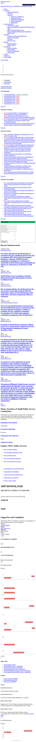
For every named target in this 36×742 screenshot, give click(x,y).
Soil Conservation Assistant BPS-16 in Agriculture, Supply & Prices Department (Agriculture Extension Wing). (19, 184)
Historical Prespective (13, 12)
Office (11, 678)
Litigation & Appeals (6, 442)
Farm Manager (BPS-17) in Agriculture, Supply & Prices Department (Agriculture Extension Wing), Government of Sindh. (19, 120)
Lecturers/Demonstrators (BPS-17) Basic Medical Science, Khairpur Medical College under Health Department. (19, 124)
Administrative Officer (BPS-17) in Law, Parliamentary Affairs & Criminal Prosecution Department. (19, 116)
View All (3, 106)
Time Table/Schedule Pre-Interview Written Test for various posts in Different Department (17, 209)
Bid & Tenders (11, 49)
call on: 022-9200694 (28, 4)
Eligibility (6, 34)
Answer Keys (11, 52)
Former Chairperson (16, 21)
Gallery (6, 54)
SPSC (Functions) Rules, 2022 (15, 30)
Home (5, 9)
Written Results (11, 45)
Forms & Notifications (13, 51)
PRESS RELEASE (6, 250)
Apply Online (7, 57)
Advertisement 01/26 (11, 99)
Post (10, 681)
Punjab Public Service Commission (13, 667)
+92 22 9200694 (5, 525)
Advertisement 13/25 (11, 100)
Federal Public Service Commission (13, 666)
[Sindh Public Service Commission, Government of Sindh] (16, 6)
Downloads (7, 46)
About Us (10, 15)
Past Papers (7, 83)
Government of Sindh (9, 664)
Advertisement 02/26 (11, 97)
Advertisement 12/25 (11, 102)
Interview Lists (11, 40)
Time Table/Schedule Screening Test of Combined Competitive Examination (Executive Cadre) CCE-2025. (19, 206)
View (2, 269)
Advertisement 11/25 (11, 103)
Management (14, 22)
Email (10, 680)
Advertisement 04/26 (16, 94)
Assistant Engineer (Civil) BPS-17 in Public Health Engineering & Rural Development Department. (17, 166)
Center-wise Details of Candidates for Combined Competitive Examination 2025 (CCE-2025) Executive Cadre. (18, 198)
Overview (6, 10)
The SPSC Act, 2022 (13, 25)
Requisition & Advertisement (9, 422)
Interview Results (12, 43)
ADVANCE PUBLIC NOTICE (9, 302)
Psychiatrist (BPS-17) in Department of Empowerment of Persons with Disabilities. (16, 113)
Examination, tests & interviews (10, 435)
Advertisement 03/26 (11, 96)
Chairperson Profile (16, 18)
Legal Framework (8, 24)
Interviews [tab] (7, 80)
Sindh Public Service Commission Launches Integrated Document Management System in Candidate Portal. (16, 277)
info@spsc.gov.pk (5, 1)
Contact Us (7, 55)
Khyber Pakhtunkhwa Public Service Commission (17, 670)
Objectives (10, 13)
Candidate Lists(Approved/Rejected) (17, 36)
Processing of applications (8, 429)
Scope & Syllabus (12, 48)
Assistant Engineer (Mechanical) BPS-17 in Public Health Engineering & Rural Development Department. (19, 172)
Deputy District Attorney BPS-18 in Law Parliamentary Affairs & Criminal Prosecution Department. (18, 157)
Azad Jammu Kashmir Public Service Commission (17, 672)
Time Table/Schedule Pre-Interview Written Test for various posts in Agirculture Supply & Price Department (18, 215)
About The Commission (17, 16)
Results (6, 42)
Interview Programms (13, 37)
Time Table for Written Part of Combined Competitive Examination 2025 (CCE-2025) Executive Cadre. (18, 202)
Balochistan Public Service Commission (14, 669)
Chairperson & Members (17, 19)
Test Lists (9, 39)
